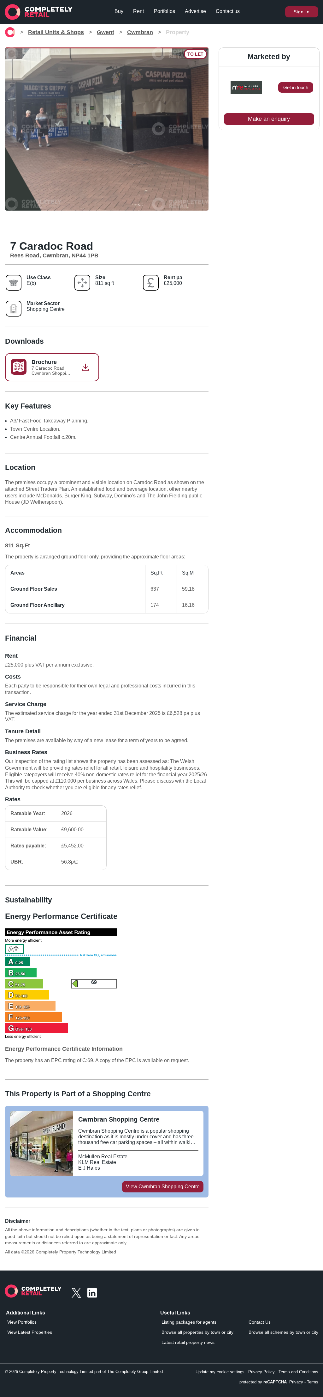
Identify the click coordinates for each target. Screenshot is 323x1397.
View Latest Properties (29, 1332)
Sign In (302, 11)
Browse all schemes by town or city (283, 1332)
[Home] (10, 32)
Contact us (228, 11)
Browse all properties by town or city (197, 1332)
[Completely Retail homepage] (33, 1292)
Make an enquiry (269, 119)
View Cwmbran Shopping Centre (163, 1186)
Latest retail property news (188, 1342)
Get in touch (295, 87)
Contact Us (260, 1322)
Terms (312, 1382)
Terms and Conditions (298, 1371)
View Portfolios (22, 1322)
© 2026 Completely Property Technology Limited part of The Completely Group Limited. (84, 1371)
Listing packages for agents (189, 1322)
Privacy (296, 1382)
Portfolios (164, 11)
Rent (138, 11)
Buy (119, 11)
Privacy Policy (261, 1371)
